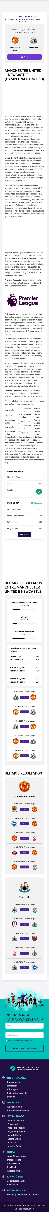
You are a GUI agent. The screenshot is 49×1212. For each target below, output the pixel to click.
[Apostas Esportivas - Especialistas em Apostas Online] (24, 1068)
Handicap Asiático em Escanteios (23, 1194)
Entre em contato (15, 1120)
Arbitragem (12, 1089)
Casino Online (14, 1139)
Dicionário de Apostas (17, 1093)
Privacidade (13, 1124)
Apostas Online (14, 1146)
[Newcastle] (34, 40)
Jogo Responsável (16, 1128)
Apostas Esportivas (26, 1205)
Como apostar (14, 1082)
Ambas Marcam (14, 1107)
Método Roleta (14, 1135)
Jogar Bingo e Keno (16, 1131)
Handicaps (12, 1085)
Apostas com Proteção (18, 1110)
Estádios (11, 1096)
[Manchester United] (15, 40)
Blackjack (12, 1142)
